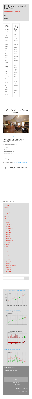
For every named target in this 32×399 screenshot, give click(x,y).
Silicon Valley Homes (23, 391)
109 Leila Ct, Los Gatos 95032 (20, 162)
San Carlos (8, 256)
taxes (15, 36)
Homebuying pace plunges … (7, 28)
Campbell (7, 213)
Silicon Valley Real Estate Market (20, 394)
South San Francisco (11, 265)
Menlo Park (8, 232)
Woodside (8, 271)
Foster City (7, 220)
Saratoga (8, 263)
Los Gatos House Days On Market (12, 349)
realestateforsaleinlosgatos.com (12, 11)
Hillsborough (9, 224)
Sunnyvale (8, 267)
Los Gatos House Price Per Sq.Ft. (12, 310)
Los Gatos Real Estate (9, 367)
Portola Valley (9, 248)
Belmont (7, 207)
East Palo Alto (8, 218)
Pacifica (7, 244)
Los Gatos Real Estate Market (11, 373)
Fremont (8, 222)
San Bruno (8, 254)
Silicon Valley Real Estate (22, 388)
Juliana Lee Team (16, 378)
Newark (8, 242)
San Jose (8, 257)
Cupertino (7, 215)
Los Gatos (8, 230)
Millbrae (8, 234)
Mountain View (9, 240)
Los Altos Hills (9, 228)
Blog (5, 16)
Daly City (7, 217)
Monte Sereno (9, 238)
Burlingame (8, 211)
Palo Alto (8, 246)
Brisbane (7, 209)
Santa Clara (8, 261)
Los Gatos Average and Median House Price (15, 290)
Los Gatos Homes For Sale (10, 370)
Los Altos (8, 226)
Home (6, 19)
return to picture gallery (9, 137)
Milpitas (8, 236)
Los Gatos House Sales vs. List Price (12, 330)
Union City (8, 269)
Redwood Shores (10, 252)
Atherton (7, 205)
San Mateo (8, 259)
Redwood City (9, 250)
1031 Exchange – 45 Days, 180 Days (16, 28)
